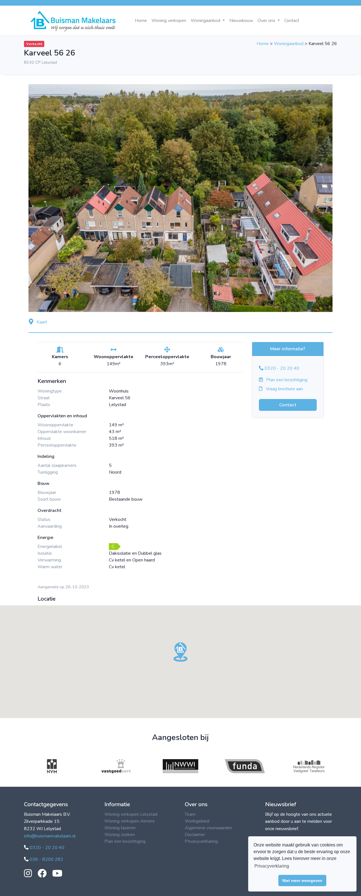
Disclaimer (195, 835)
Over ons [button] (266, 20)
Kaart (41, 322)
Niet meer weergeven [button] (302, 880)
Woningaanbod (288, 44)
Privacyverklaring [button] (271, 866)
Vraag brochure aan (284, 389)
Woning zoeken (119, 835)
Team (190, 814)
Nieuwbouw (241, 20)
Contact (291, 20)
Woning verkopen (168, 20)
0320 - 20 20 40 (281, 368)
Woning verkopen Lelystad (130, 814)
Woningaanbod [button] (206, 20)
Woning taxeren (120, 828)
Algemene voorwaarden (208, 828)
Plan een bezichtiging (286, 380)
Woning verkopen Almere (129, 821)
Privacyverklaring (201, 841)
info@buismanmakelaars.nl (50, 836)
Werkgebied (197, 821)
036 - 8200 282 (45, 859)
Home (141, 20)
